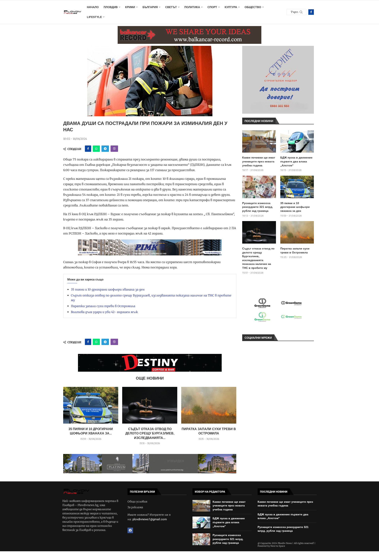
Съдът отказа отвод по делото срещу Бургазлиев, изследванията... (149, 433)
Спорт (212, 7)
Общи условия (137, 501)
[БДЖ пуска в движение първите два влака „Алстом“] (297, 141)
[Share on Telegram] (105, 148)
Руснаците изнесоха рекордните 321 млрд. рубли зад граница (257, 207)
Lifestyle (94, 17)
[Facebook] (311, 12)
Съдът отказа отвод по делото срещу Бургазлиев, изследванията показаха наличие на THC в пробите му (258, 258)
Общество (253, 7)
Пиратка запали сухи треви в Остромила (103, 306)
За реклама (135, 507)
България (150, 7)
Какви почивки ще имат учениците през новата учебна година (258, 161)
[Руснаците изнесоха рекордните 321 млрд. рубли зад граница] (259, 187)
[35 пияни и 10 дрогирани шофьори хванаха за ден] (90, 405)
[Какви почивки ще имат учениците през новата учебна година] (259, 141)
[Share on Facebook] (88, 148)
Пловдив (111, 7)
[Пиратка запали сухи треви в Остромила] (208, 405)
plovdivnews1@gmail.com (149, 519)
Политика (192, 7)
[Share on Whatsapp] (96, 148)
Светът (171, 7)
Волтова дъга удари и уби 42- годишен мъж (104, 312)
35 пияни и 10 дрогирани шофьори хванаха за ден (107, 289)
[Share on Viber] (114, 148)
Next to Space (277, 546)
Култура (231, 7)
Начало (93, 7)
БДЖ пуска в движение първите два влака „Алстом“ (296, 161)
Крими (130, 7)
